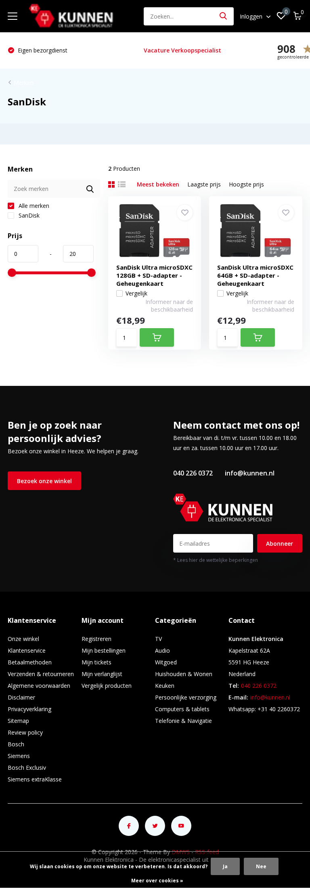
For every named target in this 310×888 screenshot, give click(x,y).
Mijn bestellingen (104, 650)
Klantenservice (27, 650)
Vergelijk (136, 293)
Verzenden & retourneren (41, 674)
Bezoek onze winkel (44, 481)
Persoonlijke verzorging (185, 697)
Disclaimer (21, 697)
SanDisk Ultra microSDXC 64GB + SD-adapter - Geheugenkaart (255, 275)
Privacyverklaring (29, 709)
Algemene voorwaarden (39, 685)
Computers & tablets (182, 709)
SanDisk (28, 215)
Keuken (164, 685)
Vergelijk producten (107, 685)
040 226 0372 (193, 473)
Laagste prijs (204, 184)
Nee (261, 866)
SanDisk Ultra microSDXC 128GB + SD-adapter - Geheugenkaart (154, 275)
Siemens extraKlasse (35, 779)
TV (158, 639)
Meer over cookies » (157, 880)
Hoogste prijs (246, 184)
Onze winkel (23, 639)
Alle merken (33, 205)
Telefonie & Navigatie (183, 721)
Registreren (96, 639)
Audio (162, 650)
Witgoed (166, 662)
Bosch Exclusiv (27, 767)
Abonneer (279, 543)
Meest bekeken (158, 184)
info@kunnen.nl (249, 473)
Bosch (16, 744)
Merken (24, 82)
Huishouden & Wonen (183, 674)
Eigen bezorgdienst (41, 50)
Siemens (19, 756)
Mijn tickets (96, 662)
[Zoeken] (224, 16)
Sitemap (18, 721)
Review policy (25, 732)
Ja (225, 866)
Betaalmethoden (30, 662)
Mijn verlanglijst (102, 674)
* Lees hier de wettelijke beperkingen (215, 560)
